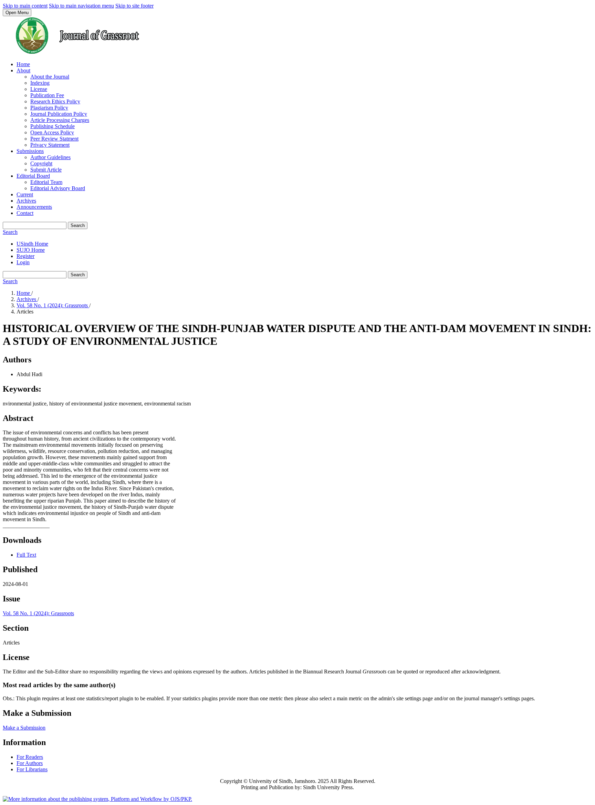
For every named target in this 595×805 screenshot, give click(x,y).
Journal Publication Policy (58, 114)
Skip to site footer (134, 6)
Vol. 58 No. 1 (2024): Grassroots (53, 305)
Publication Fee (47, 95)
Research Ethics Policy (55, 101)
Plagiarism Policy (49, 108)
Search (78, 225)
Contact (25, 213)
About (23, 70)
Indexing (40, 83)
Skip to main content (25, 6)
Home (23, 64)
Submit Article (46, 170)
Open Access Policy (52, 132)
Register (25, 256)
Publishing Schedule (52, 126)
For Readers (30, 757)
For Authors (30, 763)
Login (23, 262)
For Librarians (32, 769)
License (38, 89)
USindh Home (32, 244)
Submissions (30, 151)
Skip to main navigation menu (81, 6)
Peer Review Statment (54, 139)
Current (25, 194)
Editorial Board (33, 176)
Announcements (34, 207)
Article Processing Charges (59, 120)
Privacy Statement (50, 145)
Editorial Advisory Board (57, 188)
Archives (26, 201)
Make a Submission (24, 728)
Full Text (26, 555)
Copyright (41, 163)
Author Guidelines (50, 157)
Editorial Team (46, 182)
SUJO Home (31, 250)
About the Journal (49, 77)
